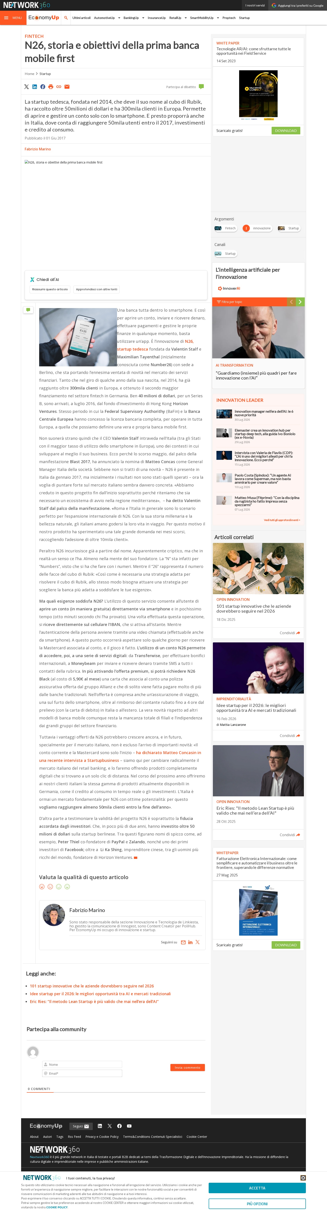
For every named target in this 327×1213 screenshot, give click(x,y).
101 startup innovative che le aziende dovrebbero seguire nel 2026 (92, 986)
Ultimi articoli (82, 18)
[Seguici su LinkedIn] (100, 1126)
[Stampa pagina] (50, 87)
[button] (13, 18)
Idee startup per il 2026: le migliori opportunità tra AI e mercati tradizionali (100, 993)
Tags (59, 1136)
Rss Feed (74, 1136)
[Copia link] (59, 87)
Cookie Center (197, 1136)
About (34, 1136)
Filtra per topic (232, 302)
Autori (47, 1136)
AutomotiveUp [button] (104, 18)
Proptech (229, 18)
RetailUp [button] (175, 18)
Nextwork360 (39, 1157)
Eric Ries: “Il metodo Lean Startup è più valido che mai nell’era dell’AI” (94, 1001)
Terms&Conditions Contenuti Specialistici (152, 1136)
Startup (244, 18)
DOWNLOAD (286, 130)
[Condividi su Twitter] (26, 87)
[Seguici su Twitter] (109, 1126)
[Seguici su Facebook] (119, 1126)
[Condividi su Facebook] (42, 87)
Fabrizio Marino (38, 149)
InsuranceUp (157, 18)
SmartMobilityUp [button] (202, 18)
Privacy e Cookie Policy (102, 1136)
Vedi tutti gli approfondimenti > (282, 520)
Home (29, 73)
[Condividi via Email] (67, 87)
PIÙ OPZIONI (257, 1204)
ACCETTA (257, 1188)
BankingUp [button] (131, 18)
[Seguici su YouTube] (129, 1126)
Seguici (78, 1126)
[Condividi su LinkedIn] (34, 87)
